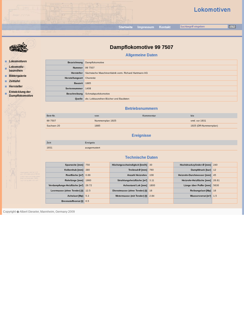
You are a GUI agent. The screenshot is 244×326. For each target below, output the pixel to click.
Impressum (145, 27)
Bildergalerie (17, 76)
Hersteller (16, 86)
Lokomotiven (18, 61)
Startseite (125, 27)
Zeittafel (14, 81)
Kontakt (164, 27)
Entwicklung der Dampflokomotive (21, 93)
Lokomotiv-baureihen (16, 68)
